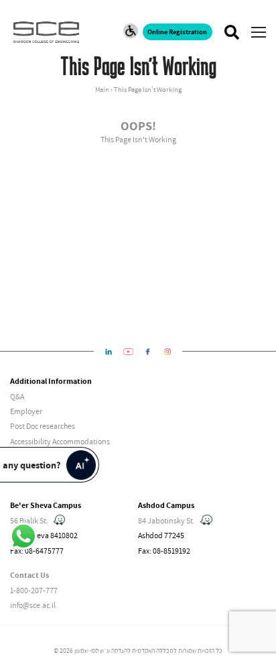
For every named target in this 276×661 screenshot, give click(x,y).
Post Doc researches (42, 426)
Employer (26, 411)
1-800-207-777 (34, 590)
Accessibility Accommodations (60, 441)
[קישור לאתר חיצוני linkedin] (109, 351)
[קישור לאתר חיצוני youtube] (128, 351)
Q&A (17, 396)
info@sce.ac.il (33, 605)
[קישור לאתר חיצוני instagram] (168, 351)
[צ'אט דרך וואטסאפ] (23, 537)
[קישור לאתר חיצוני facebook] (148, 351)
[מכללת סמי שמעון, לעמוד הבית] (49, 32)
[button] (258, 32)
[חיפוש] (231, 32)
